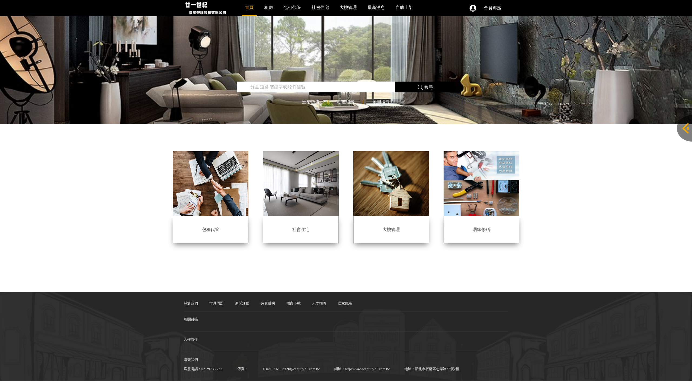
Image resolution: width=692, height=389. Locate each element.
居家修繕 (345, 303)
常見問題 (216, 303)
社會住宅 (320, 7)
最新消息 (376, 7)
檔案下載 (294, 303)
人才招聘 (319, 303)
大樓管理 (348, 7)
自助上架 (404, 7)
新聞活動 (242, 303)
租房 (268, 7)
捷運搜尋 (346, 102)
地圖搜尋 (381, 102)
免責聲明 (268, 303)
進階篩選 (311, 102)
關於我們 (191, 303)
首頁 (249, 7)
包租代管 (292, 7)
